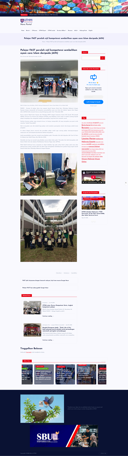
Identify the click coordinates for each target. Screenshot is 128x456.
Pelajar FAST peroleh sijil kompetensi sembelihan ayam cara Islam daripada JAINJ (66, 43)
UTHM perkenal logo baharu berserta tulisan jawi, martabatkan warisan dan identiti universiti (31, 377)
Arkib (75, 32)
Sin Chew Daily (87, 156)
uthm (101, 158)
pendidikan (74, 274)
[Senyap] (101, 184)
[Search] (102, 59)
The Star (97, 156)
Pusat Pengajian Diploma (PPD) (95, 150)
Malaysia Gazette (88, 143)
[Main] (83, 184)
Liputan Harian (88, 140)
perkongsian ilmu (46, 326)
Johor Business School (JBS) (97, 135)
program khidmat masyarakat (57, 326)
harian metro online (96, 133)
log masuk (28, 353)
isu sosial (91, 135)
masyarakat (98, 143)
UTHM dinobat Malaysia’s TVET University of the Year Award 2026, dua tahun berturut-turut (93, 215)
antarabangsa (90, 124)
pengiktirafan (94, 145)
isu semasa (85, 135)
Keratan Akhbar (61, 32)
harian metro (88, 133)
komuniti (88, 137)
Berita (27, 32)
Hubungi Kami (83, 32)
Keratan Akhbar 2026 (30, 370)
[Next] (95, 223)
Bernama (85, 129)
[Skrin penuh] (103, 184)
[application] (93, 179)
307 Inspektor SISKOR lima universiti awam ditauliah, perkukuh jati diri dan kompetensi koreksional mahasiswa (95, 377)
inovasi (103, 133)
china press (91, 129)
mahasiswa (66, 274)
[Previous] (92, 223)
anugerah (96, 124)
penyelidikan (101, 145)
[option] (93, 209)
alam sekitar (84, 124)
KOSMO (97, 137)
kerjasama (84, 137)
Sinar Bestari (94, 154)
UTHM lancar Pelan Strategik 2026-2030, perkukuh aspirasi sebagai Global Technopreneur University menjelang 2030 (73, 375)
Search (85, 54)
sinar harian (99, 154)
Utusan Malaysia (88, 160)
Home (22, 32)
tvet (100, 156)
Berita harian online (96, 126)
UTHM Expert (42, 32)
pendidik (88, 145)
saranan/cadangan (86, 154)
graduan (83, 133)
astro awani (101, 124)
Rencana (70, 32)
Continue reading (48, 317)
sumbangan (93, 156)
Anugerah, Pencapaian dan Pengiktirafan (91, 201)
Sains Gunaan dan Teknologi (26, 58)
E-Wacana (34, 32)
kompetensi (45, 304)
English (90, 32)
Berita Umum (28, 368)
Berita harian (86, 126)
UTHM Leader (51, 32)
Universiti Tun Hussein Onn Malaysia (90, 158)
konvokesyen (93, 137)
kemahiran (59, 274)
